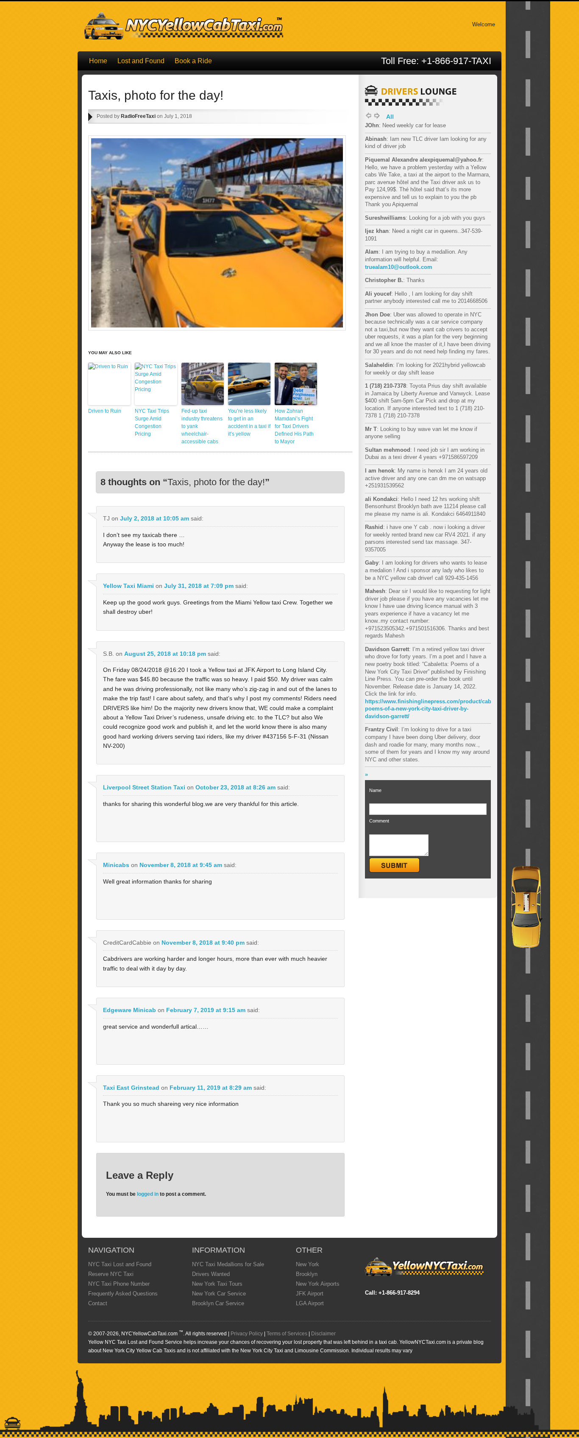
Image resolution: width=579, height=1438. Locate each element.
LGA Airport (310, 1303)
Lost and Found (140, 60)
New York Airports (318, 1284)
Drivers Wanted (211, 1274)
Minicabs (116, 865)
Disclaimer (323, 1334)
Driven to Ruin (104, 411)
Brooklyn (306, 1274)
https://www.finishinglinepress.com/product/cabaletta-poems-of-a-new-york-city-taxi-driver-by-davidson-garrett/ (436, 708)
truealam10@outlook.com (398, 267)
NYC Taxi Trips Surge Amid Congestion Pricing (152, 422)
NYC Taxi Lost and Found (119, 1264)
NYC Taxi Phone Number (119, 1284)
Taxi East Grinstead (131, 1087)
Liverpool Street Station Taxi (144, 787)
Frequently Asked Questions (123, 1293)
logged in (148, 1194)
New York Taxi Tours (217, 1284)
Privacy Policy (247, 1334)
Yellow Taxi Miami (128, 585)
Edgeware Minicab (129, 1010)
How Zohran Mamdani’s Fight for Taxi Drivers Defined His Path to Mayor (294, 426)
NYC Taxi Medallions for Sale (228, 1264)
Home (98, 60)
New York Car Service (219, 1293)
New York (307, 1264)
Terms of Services (287, 1334)
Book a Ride (193, 60)
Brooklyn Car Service (218, 1303)
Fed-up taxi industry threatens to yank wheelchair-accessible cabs (202, 426)
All (390, 116)
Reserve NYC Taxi (111, 1274)
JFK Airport (309, 1293)
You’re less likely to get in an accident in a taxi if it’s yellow (249, 422)
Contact (97, 1303)
